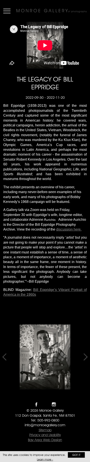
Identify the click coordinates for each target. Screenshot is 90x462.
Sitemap (45, 430)
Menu (6, 10)
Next (85, 357)
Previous (4, 357)
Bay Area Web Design (45, 440)
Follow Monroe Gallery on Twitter (45, 404)
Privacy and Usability (45, 435)
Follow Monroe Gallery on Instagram (54, 404)
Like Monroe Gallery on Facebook (36, 404)
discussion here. (68, 229)
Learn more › (45, 459)
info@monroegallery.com (45, 425)
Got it (76, 455)
